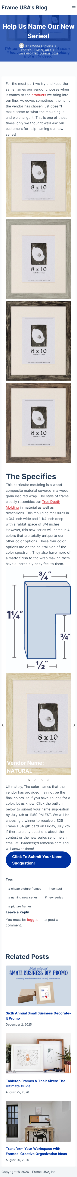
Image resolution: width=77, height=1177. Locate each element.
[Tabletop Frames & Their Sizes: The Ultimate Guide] (38, 1053)
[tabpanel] (38, 724)
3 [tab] (42, 780)
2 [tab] (35, 780)
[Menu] (74, 8)
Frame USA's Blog (24, 7)
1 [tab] (29, 780)
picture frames (20, 906)
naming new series (23, 897)
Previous (2, 725)
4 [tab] (48, 780)
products (38, 95)
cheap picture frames (24, 888)
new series (54, 897)
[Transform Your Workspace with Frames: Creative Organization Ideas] (38, 1121)
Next (74, 725)
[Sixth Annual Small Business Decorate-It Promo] (38, 986)
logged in (34, 919)
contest (55, 888)
